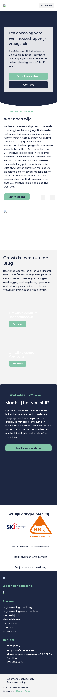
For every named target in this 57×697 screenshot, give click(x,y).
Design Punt (23, 691)
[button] (37, 5)
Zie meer (18, 324)
